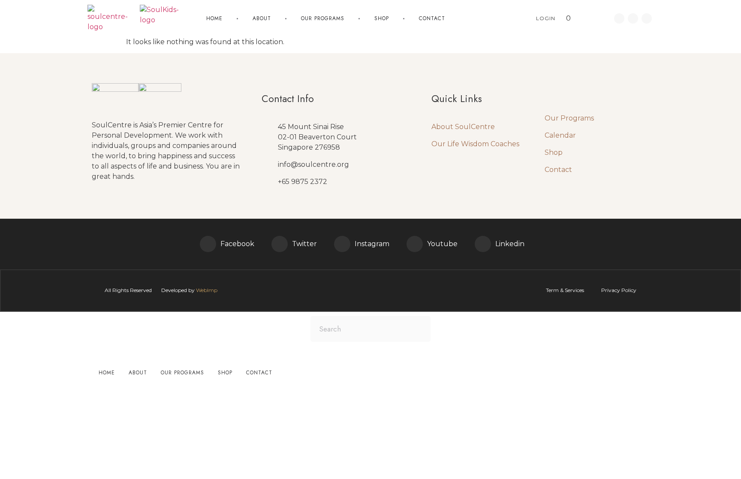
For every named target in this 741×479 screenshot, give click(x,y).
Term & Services (565, 290)
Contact (432, 18)
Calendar (560, 135)
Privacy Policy (618, 290)
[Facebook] (208, 244)
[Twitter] (279, 244)
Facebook (237, 244)
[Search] (418, 329)
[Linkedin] (633, 18)
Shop (381, 18)
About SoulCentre (463, 127)
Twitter (304, 244)
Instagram (372, 244)
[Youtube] (647, 18)
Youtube (442, 244)
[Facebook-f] (619, 18)
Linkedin (509, 244)
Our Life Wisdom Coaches (475, 144)
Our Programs (569, 118)
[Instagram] (342, 244)
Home (214, 18)
